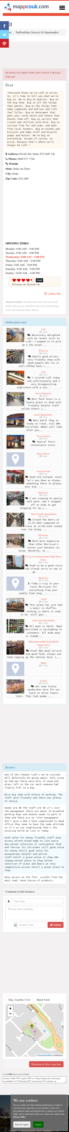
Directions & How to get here (46, 1064)
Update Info (54, 293)
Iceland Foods (43, 471)
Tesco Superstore (43, 393)
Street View (43, 999)
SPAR (43, 663)
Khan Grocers (43, 453)
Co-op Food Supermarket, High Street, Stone (43, 558)
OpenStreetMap (45, 1055)
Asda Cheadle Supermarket (43, 514)
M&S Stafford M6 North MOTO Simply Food (43, 643)
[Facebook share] (4, 25)
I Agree (38, 1124)
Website (13, 164)
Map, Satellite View (19, 999)
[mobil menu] (62, 7)
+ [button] (10, 1008)
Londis (43, 680)
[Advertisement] (34, 55)
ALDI (43, 599)
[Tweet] (4, 34)
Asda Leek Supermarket (43, 620)
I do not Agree (22, 1124)
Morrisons (43, 492)
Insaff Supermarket (43, 414)
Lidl (43, 329)
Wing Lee (43, 350)
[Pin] (4, 43)
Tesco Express (43, 436)
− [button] (10, 1013)
